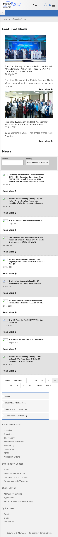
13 (30, 380)
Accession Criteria (12, 456)
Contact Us (9, 521)
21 (31, 385)
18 (12, 385)
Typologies (9, 497)
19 (18, 385)
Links (6, 518)
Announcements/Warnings (16, 416)
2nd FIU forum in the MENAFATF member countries (26, 321)
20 (24, 385)
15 (43, 380)
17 (56, 381)
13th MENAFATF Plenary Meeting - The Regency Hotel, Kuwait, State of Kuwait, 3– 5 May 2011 (27, 261)
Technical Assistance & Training (18, 501)
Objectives (8, 434)
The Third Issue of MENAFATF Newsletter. (25, 220)
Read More (45, 89)
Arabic (35, 5)
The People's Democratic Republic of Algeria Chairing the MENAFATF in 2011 (25, 282)
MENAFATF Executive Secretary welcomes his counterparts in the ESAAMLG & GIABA (26, 301)
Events (7, 514)
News (7, 396)
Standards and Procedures (16, 409)
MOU (6, 453)
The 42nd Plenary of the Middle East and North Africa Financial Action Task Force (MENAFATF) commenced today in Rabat (28, 69)
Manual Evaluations (13, 494)
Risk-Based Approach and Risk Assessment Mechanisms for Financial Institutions (26, 123)
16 (49, 380)
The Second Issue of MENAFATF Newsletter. (26, 339)
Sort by (29, 159)
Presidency (9, 445)
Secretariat (9, 449)
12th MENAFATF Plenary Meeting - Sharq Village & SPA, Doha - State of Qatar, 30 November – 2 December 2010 (25, 358)
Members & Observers (14, 441)
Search (5, 159)
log (46, 5)
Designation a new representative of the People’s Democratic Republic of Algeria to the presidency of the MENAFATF (26, 239)
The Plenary (9, 438)
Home (5, 19)
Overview (8, 430)
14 (37, 380)
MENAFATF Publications (15, 403)
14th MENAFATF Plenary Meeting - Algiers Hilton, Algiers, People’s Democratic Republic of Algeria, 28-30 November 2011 (26, 200)
